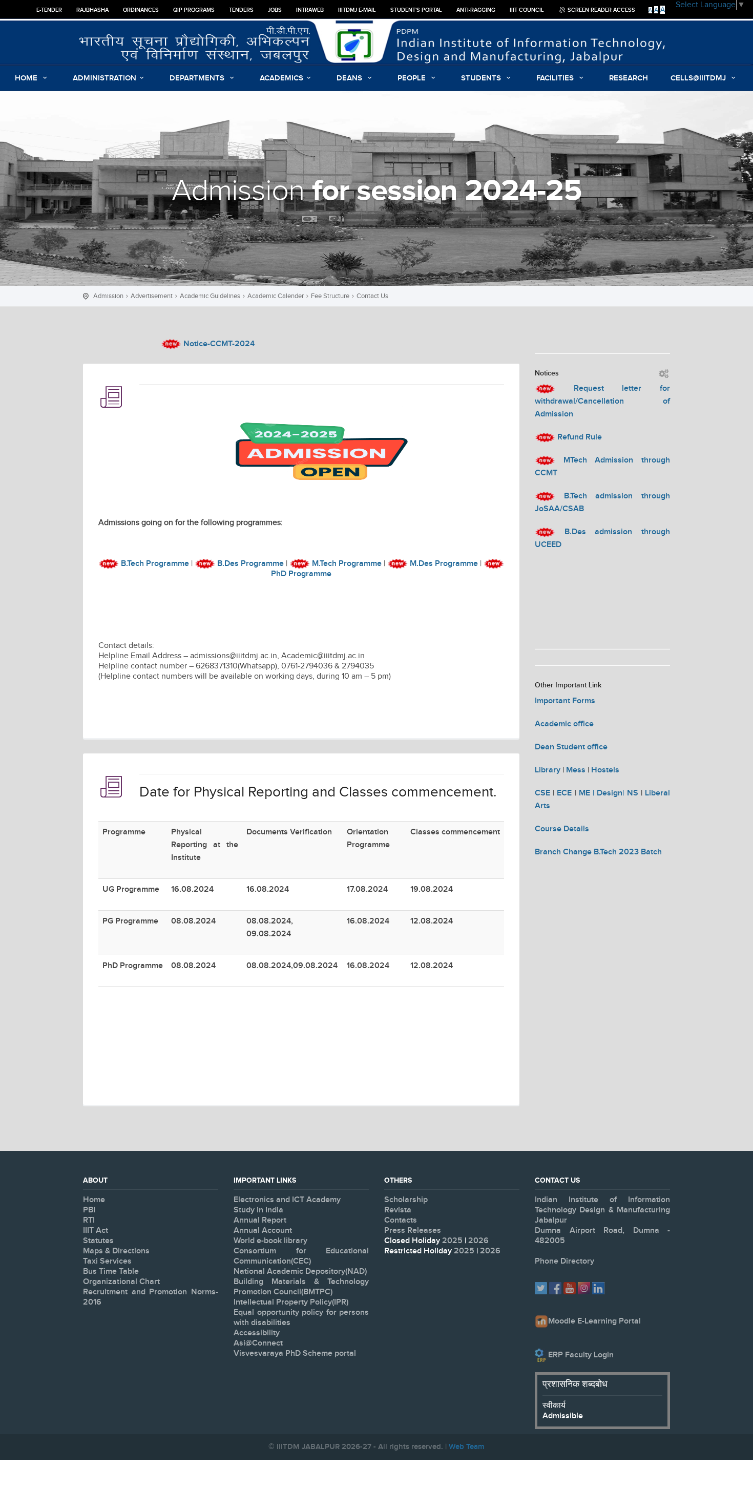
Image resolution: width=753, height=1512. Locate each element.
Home (27, 78)
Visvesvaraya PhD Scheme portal (295, 1353)
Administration (104, 78)
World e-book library (270, 1241)
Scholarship (406, 1200)
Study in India (258, 1210)
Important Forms (565, 701)
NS (634, 793)
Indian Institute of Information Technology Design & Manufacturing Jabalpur (602, 1210)
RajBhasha (92, 10)
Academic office (564, 724)
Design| (611, 793)
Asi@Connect (258, 1343)
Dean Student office (571, 747)
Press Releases (412, 1230)
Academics (281, 78)
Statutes (98, 1241)
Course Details (562, 829)
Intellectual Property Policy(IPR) (291, 1302)
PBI (89, 1210)
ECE (564, 793)
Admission (108, 296)
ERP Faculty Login (581, 1355)
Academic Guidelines (210, 296)
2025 (453, 1241)
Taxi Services (107, 1261)
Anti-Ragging (475, 10)
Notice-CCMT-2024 (186, 344)
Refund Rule (579, 437)
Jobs (275, 10)
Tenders (241, 10)
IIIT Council (527, 10)
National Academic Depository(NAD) (300, 1271)
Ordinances (141, 10)
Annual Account (263, 1230)
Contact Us (372, 296)
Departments (198, 78)
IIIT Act (95, 1230)
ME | (588, 793)
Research (628, 78)
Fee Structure (330, 296)
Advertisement (152, 296)
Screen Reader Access (600, 10)
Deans (350, 78)
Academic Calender (275, 296)
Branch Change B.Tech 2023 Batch (598, 852)
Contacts (400, 1220)
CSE (542, 793)
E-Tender (49, 10)
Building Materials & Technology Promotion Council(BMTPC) (301, 1287)
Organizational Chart (121, 1282)
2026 (478, 1241)
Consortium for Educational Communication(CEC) (301, 1256)
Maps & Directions (116, 1251)
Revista (397, 1210)
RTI (89, 1220)
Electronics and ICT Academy (287, 1200)
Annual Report (260, 1220)
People (413, 78)
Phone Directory (564, 1261)
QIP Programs (194, 10)
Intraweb (310, 10)
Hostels (605, 770)
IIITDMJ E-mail (357, 10)
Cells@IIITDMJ (699, 78)
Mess (575, 770)
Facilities (556, 78)
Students (482, 78)
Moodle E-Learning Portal (594, 1321)
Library (547, 770)
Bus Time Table (111, 1271)
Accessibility (257, 1333)
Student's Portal (416, 10)
